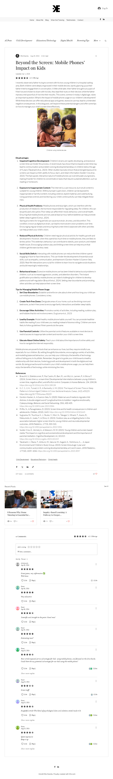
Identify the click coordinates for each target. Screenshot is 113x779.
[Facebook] (100, 19)
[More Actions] (96, 564)
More (96, 40)
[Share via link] (33, 467)
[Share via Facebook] (17, 467)
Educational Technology (46, 40)
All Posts (8, 40)
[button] (106, 41)
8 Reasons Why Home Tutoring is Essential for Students (17, 513)
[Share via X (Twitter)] (22, 467)
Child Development (24, 40)
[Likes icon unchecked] (22, 580)
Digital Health (67, 40)
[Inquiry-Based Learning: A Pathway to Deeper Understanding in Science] (57, 499)
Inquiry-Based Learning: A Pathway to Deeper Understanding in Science (55, 513)
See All (106, 486)
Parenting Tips (83, 40)
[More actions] (96, 55)
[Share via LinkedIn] (27, 467)
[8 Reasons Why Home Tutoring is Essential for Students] (21, 499)
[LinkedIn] (104, 19)
